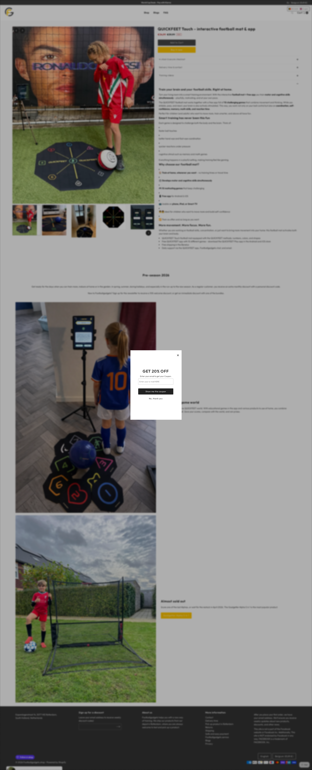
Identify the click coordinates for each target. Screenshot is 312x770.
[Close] (178, 355)
